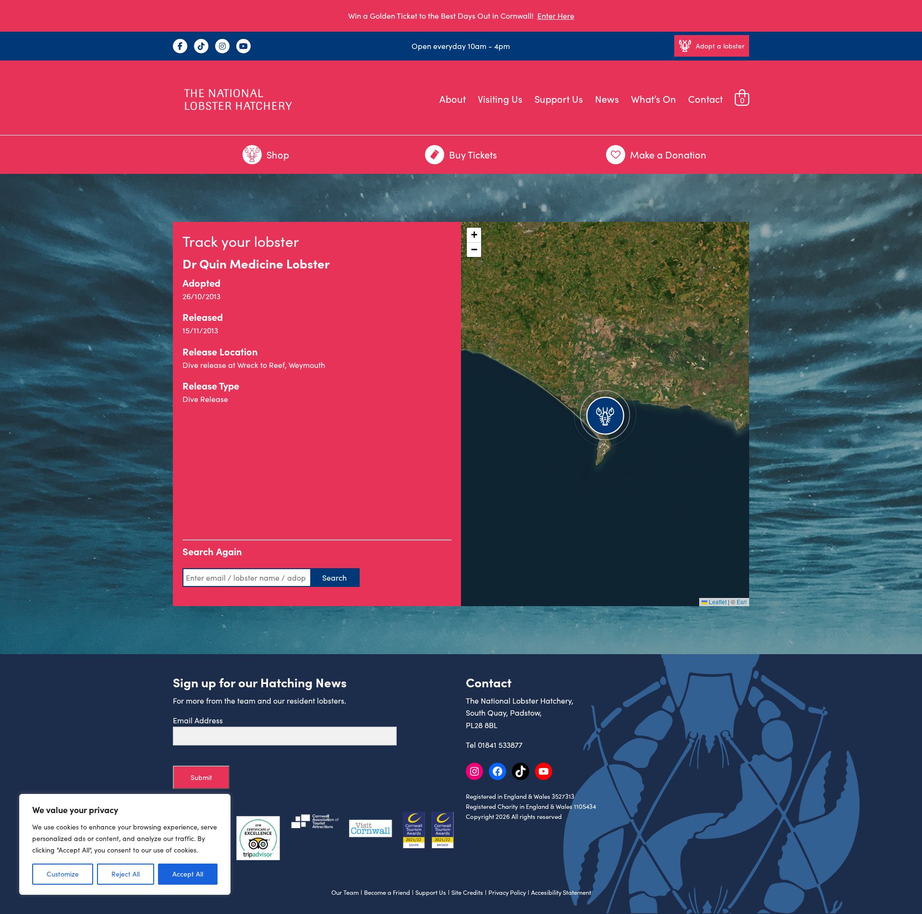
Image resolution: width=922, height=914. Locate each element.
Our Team (345, 892)
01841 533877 (500, 745)
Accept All (187, 873)
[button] (605, 414)
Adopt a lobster (720, 45)
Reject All (125, 873)
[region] (124, 844)
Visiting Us (500, 98)
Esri (742, 601)
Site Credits (467, 892)
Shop (278, 154)
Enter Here (555, 16)
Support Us (558, 98)
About (452, 98)
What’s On (653, 98)
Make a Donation (668, 154)
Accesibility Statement (561, 892)
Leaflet (717, 601)
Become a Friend (387, 892)
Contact (705, 98)
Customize (63, 873)
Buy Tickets (473, 154)
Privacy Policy (507, 892)
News (607, 98)
